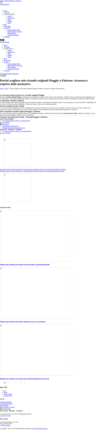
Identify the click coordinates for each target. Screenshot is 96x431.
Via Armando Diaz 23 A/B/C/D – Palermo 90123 (17, 131)
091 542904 (5, 122)
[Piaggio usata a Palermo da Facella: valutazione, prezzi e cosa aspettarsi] (36, 318)
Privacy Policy (8, 394)
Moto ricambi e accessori (15, 65)
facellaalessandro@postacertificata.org (13, 128)
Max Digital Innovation (40, 428)
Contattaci (7, 70)
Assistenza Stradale (13, 69)
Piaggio (10, 55)
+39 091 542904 (5, 425)
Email (5, 392)
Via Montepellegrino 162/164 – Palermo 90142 (16, 120)
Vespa (9, 54)
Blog (5, 59)
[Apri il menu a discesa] (9, 62)
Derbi (9, 57)
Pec (5, 390)
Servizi (6, 62)
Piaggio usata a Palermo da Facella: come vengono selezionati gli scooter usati (24, 378)
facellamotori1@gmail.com (10, 126)
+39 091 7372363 (5, 415)
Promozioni (7, 60)
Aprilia (10, 50)
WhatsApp (5, 124)
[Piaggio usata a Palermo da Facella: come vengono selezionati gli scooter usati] (36, 375)
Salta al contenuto (5, 1)
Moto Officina (12, 67)
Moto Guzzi (11, 52)
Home (5, 45)
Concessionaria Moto (14, 64)
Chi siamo (7, 47)
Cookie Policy (8, 396)
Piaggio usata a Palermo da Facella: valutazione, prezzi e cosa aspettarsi (22, 321)
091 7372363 (6, 133)
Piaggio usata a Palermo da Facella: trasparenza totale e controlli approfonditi (24, 264)
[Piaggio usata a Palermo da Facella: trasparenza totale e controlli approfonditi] (36, 261)
